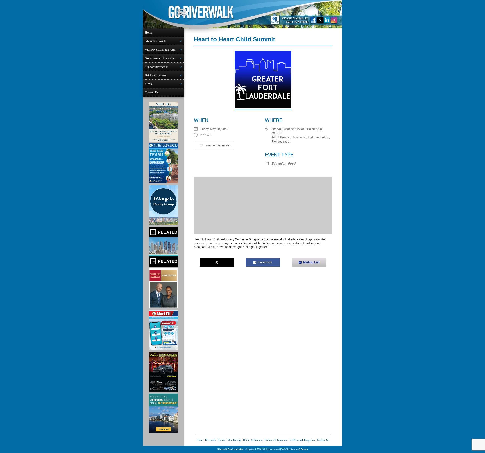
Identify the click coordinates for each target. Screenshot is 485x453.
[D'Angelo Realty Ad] (163, 205)
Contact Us (151, 92)
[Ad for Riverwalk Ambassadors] (163, 163)
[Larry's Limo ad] (163, 372)
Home (148, 32)
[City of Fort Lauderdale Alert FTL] (163, 330)
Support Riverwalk (156, 66)
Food (292, 163)
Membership (234, 440)
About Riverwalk (155, 41)
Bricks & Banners (155, 75)
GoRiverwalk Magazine (302, 440)
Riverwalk (210, 440)
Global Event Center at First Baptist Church (296, 131)
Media (149, 83)
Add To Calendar (217, 146)
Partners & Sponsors (276, 440)
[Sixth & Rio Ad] (163, 121)
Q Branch (303, 449)
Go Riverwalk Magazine (159, 58)
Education (278, 163)
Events (222, 440)
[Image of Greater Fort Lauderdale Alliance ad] (163, 413)
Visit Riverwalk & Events (160, 49)
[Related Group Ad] (163, 247)
